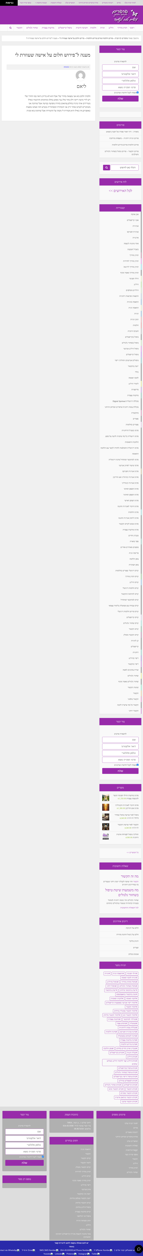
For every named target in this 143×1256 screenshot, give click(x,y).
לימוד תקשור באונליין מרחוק (125, 1011)
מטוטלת (133, 1023)
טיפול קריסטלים (65, 28)
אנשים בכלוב (133, 954)
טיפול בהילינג (112, 982)
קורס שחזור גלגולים (112, 1085)
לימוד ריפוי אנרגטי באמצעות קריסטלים (121, 1003)
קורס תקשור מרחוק (83, 1203)
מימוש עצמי (121, 1023)
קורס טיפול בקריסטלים (127, 1068)
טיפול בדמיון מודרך (128, 982)
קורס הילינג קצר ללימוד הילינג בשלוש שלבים (122, 1062)
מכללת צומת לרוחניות (127, 1028)
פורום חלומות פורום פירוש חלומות (99, 38)
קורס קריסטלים (130, 1085)
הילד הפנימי (131, 973)
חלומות (93, 28)
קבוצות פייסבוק (42, 3)
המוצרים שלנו (70, 3)
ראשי (132, 28)
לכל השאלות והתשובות (129, 908)
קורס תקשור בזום (115, 1089)
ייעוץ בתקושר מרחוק (128, 990)
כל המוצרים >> (133, 852)
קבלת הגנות (131, 1053)
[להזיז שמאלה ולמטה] (2, 3)
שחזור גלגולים (32, 28)
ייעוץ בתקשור (110, 990)
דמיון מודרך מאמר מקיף (81, 1181)
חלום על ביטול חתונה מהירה (127, 935)
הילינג (111, 28)
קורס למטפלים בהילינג (127, 1081)
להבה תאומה (131, 998)
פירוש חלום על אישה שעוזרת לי (71, 38)
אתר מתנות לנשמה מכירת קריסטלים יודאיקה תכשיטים (73, 1235)
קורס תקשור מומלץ (83, 1167)
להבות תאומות (116, 998)
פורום (119, 3)
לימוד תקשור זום (129, 1015)
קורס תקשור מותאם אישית (125, 1097)
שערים (136, 948)
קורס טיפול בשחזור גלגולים (125, 1072)
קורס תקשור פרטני (129, 1102)
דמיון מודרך (122, 28)
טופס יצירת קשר (25, 3)
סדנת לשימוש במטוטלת (127, 1036)
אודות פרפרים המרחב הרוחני (88, 3)
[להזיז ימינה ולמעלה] (3, 2)
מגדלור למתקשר (129, 1019)
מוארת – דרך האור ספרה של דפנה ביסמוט (122, 132)
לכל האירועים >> (120, 191)
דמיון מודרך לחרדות (83, 1172)
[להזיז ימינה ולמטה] (3, 3)
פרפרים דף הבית (121, 38)
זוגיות (102, 28)
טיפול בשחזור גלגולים (128, 986)
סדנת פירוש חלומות (128, 1044)
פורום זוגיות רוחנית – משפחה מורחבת (124, 138)
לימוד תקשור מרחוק (111, 1015)
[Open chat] (139, 1249)
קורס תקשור (131, 1089)
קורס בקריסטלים (116, 1053)
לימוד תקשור (131, 1007)
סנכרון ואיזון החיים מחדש (126, 1048)
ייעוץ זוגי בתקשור (84, 1194)
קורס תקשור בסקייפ (128, 1093)
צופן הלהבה (107, 1048)
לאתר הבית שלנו (130, 3)
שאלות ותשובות (56, 3)
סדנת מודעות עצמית (128, 1040)
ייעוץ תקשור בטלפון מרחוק (80, 1198)
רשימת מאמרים (107, 3)
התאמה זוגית (118, 973)
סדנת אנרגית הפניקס (128, 1032)
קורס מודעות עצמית (83, 1212)
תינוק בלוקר (134, 941)
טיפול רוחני (111, 986)
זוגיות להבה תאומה (128, 978)
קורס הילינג (131, 1057)
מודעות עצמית (48, 28)
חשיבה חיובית (82, 28)
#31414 (66, 67)
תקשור (19, 28)
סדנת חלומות (111, 1032)
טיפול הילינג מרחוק (83, 1207)
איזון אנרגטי (86, 1189)
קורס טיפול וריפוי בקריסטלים (125, 1076)
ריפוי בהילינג (86, 1185)
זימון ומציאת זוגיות (83, 1221)
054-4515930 (68, 1126)
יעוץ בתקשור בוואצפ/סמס (126, 994)
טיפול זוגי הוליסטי (84, 1216)
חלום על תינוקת (132, 928)
